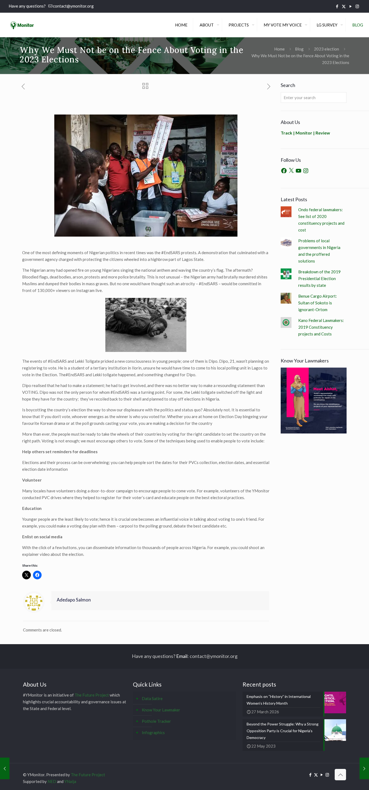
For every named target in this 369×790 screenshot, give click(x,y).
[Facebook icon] (337, 6)
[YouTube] (298, 170)
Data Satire (152, 698)
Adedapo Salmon (74, 600)
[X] (291, 170)
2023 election (326, 48)
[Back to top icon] (340, 774)
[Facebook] (284, 170)
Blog (299, 48)
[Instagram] (306, 170)
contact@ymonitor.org (73, 6)
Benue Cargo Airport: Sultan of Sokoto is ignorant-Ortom (317, 303)
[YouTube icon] (350, 6)
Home (279, 48)
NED (52, 781)
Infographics (153, 732)
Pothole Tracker (156, 721)
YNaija (70, 781)
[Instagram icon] (357, 6)
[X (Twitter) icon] (344, 6)
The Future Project (92, 694)
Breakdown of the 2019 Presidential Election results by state (319, 278)
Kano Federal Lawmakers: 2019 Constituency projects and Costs (321, 327)
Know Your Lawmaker (161, 709)
